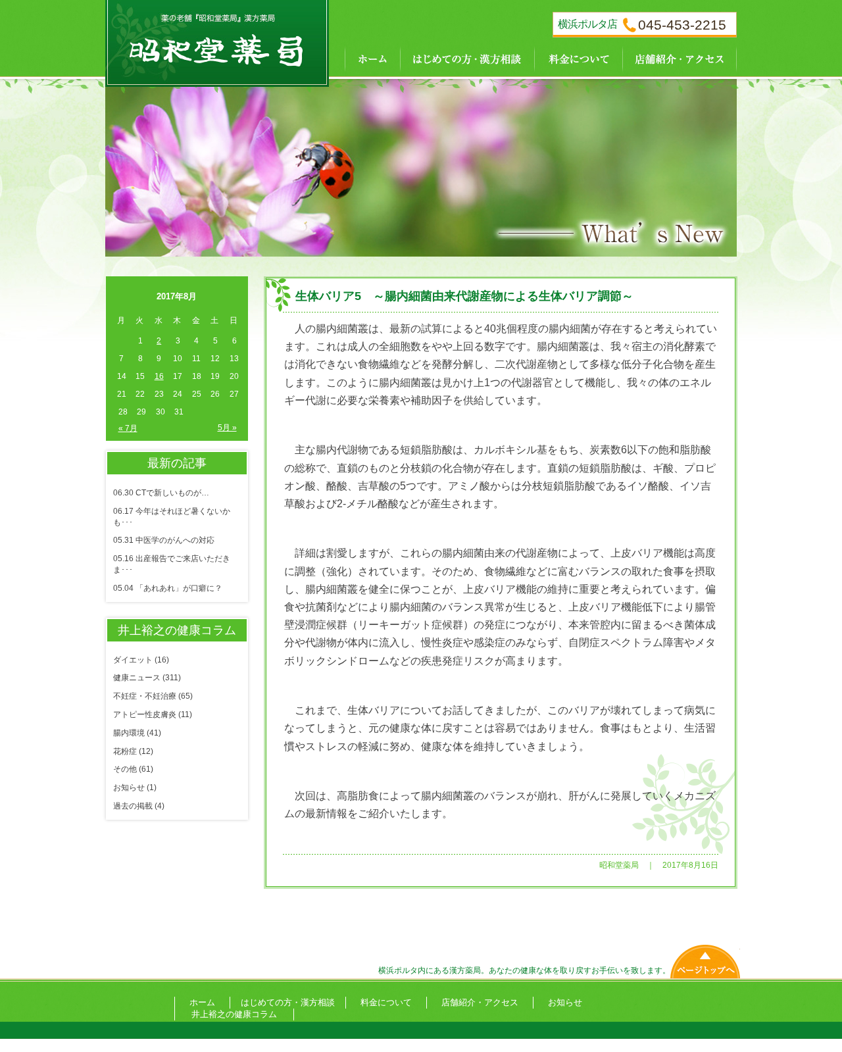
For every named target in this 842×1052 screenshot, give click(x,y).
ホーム (364, 57)
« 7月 (127, 428)
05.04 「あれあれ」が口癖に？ (167, 588)
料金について (578, 57)
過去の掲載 (133, 806)
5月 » (227, 427)
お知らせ (129, 787)
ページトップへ (705, 958)
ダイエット (133, 659)
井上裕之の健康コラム (234, 1014)
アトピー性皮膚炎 (144, 714)
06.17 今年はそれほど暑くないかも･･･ (171, 517)
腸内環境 (129, 733)
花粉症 (125, 751)
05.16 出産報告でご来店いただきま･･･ (171, 564)
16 (159, 376)
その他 (125, 769)
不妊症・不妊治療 (144, 696)
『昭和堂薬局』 (217, 39)
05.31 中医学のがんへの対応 (163, 540)
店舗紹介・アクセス (679, 57)
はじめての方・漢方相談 (467, 57)
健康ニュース (137, 677)
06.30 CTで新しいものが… (161, 492)
